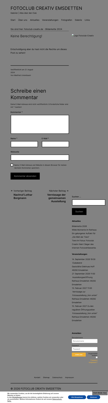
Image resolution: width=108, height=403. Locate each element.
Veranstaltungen (50, 20)
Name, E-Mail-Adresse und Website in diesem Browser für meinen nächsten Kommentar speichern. (40, 166)
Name (14, 138)
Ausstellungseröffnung (82, 277)
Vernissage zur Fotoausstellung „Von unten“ (84, 293)
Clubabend (77, 263)
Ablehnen (93, 397)
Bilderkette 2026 (79, 226)
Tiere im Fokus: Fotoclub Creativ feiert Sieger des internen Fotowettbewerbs (84, 244)
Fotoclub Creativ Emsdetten (46, 8)
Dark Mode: (98, 393)
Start (13, 20)
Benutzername (77, 337)
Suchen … (76, 197)
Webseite (15, 152)
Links (87, 20)
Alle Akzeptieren (77, 397)
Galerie (78, 20)
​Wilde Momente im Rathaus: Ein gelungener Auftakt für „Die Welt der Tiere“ (84, 233)
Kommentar (17, 112)
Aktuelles (34, 20)
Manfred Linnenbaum (22, 75)
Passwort (75, 345)
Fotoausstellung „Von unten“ (84, 313)
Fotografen (66, 20)
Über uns (22, 20)
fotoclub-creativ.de (33, 29)
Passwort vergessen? (93, 361)
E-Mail (45, 138)
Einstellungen (17, 397)
